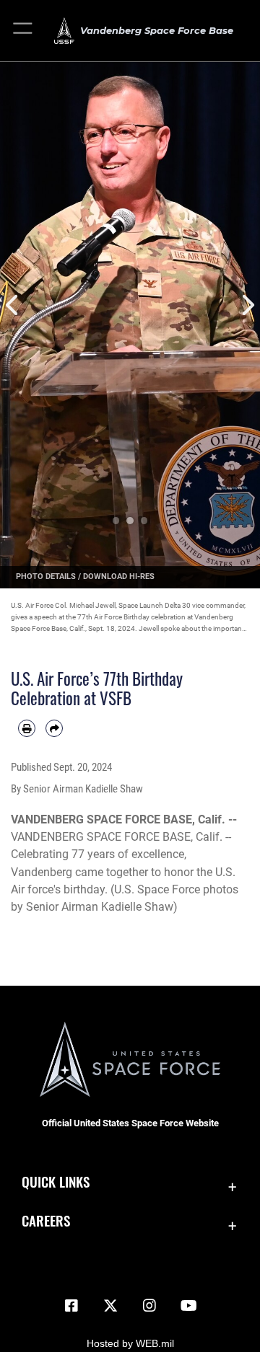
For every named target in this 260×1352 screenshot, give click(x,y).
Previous (13, 305)
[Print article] (26, 728)
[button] (23, 30)
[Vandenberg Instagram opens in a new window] (149, 1306)
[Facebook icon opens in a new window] (71, 1306)
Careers (46, 1220)
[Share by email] (54, 728)
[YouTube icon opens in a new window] (188, 1306)
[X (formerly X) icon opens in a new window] (110, 1306)
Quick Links (56, 1181)
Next (247, 305)
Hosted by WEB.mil (130, 1343)
